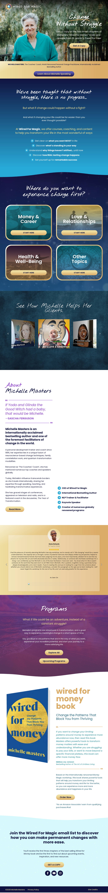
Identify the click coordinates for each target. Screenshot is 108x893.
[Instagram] (60, 873)
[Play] (23, 333)
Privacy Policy (33, 890)
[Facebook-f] (47, 873)
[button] (100, 7)
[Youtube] (54, 873)
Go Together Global (54, 546)
